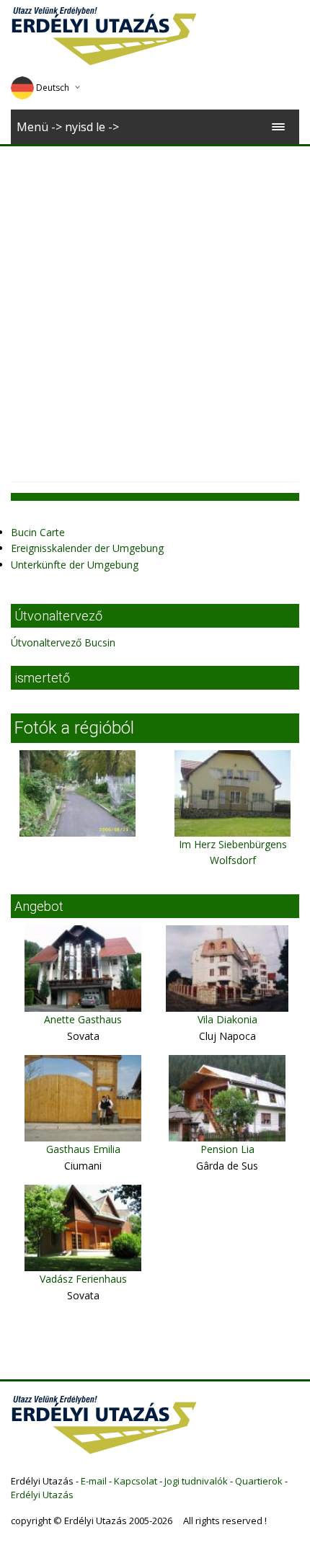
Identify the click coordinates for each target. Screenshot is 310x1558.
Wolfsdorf (233, 860)
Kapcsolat (135, 1480)
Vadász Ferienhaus (83, 1279)
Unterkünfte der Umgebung (74, 564)
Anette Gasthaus (83, 1019)
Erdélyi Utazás (42, 1494)
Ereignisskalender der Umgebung (87, 548)
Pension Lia (227, 1149)
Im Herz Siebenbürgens (233, 844)
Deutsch (52, 87)
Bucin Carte (38, 532)
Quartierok (259, 1480)
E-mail (94, 1480)
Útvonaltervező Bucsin (63, 642)
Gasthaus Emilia (83, 1149)
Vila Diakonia (227, 1019)
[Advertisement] (155, 308)
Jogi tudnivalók (196, 1480)
